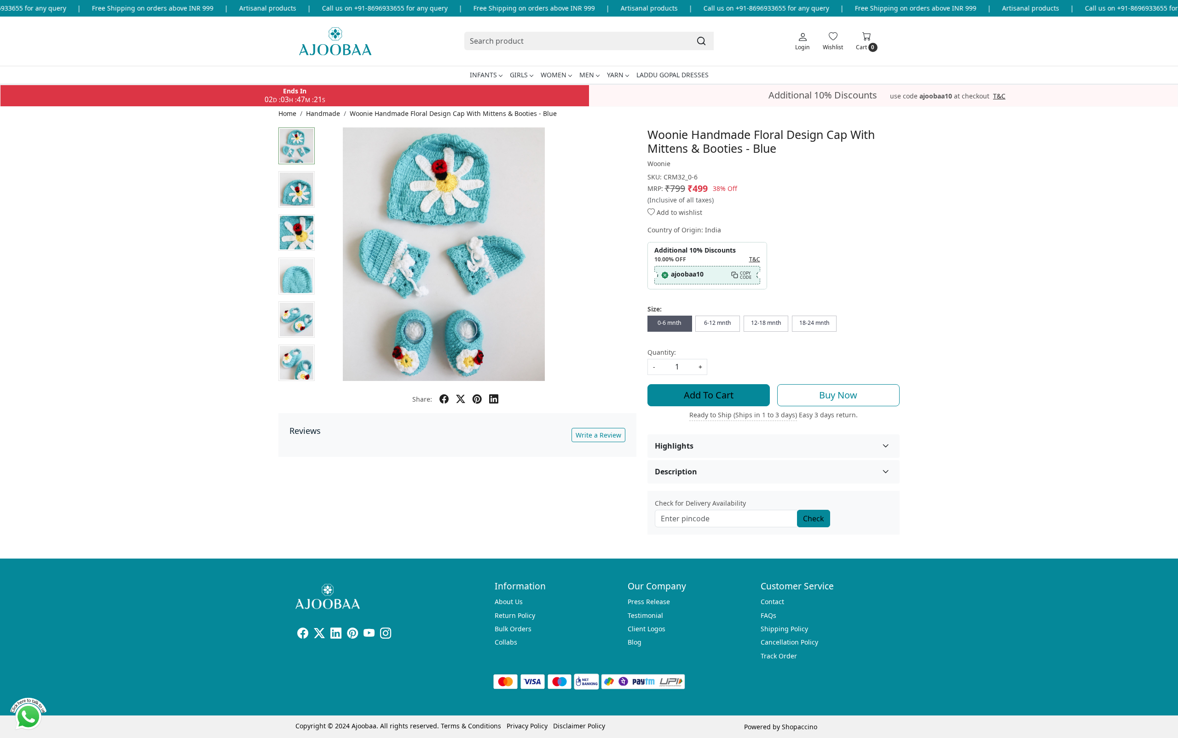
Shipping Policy (784, 628)
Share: (422, 399)
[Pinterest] (352, 634)
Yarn (615, 74)
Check (813, 518)
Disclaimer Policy (579, 725)
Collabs (506, 642)
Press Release (649, 601)
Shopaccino (799, 726)
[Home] (335, 41)
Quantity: (661, 352)
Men (586, 74)
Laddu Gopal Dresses (672, 74)
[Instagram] (385, 634)
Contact (772, 601)
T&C (999, 96)
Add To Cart (708, 395)
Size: (654, 309)
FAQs (768, 615)
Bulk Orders (513, 628)
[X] (319, 634)
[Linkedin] (336, 634)
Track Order (779, 656)
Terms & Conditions (471, 725)
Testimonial (645, 615)
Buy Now (838, 395)
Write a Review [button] (598, 435)
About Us (509, 601)
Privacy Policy (527, 725)
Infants (483, 74)
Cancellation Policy (789, 642)
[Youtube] (369, 634)
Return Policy (515, 615)
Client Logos (646, 628)
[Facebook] (302, 634)
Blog (634, 642)
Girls (519, 74)
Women (553, 74)
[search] (701, 41)
